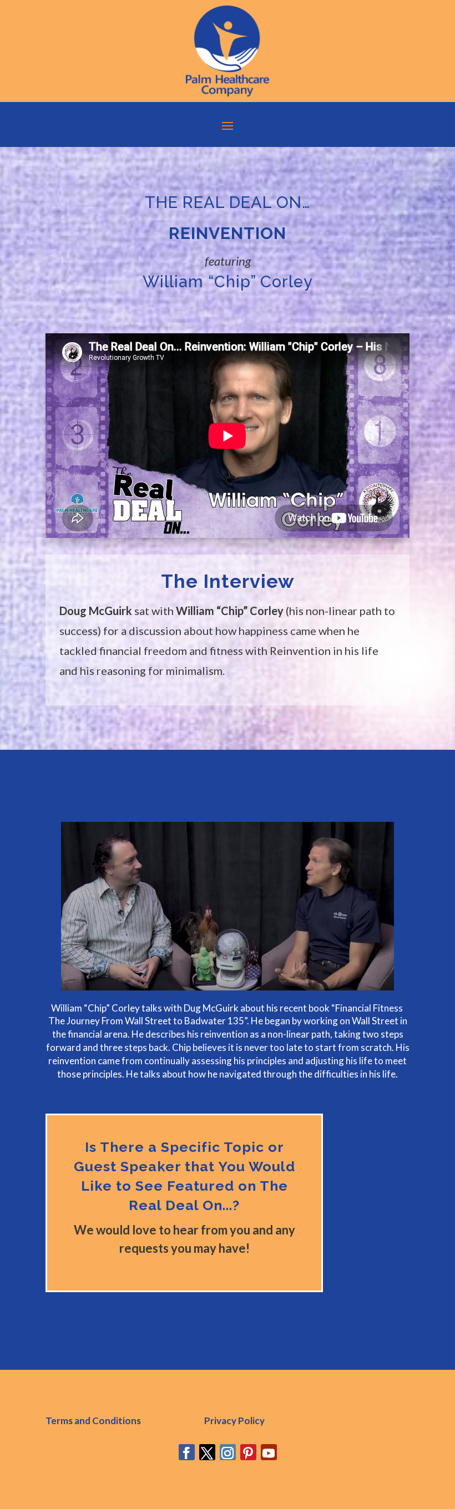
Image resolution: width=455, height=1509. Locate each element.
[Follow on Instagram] (228, 1452)
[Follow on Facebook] (187, 1452)
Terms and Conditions (93, 1420)
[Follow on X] (207, 1452)
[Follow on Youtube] (269, 1452)
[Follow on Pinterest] (248, 1452)
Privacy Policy (234, 1420)
